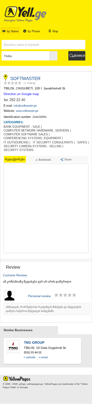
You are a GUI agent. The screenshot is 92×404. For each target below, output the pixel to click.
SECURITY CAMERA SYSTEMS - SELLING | (33, 146)
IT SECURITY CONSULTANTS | (54, 142)
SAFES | (83, 142)
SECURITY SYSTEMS (18, 150)
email (44, 357)
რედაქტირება (15, 159)
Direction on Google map (21, 94)
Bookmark (45, 159)
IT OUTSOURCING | (17, 142)
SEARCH (79, 55)
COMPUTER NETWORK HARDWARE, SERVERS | (37, 130)
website (31, 357)
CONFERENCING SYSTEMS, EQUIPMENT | (33, 138)
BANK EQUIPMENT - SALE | (23, 126)
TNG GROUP (34, 342)
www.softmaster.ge (27, 110)
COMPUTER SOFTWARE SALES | (27, 134)
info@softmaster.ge (25, 105)
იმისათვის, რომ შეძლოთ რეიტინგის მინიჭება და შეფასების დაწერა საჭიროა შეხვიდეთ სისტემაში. (43, 309)
